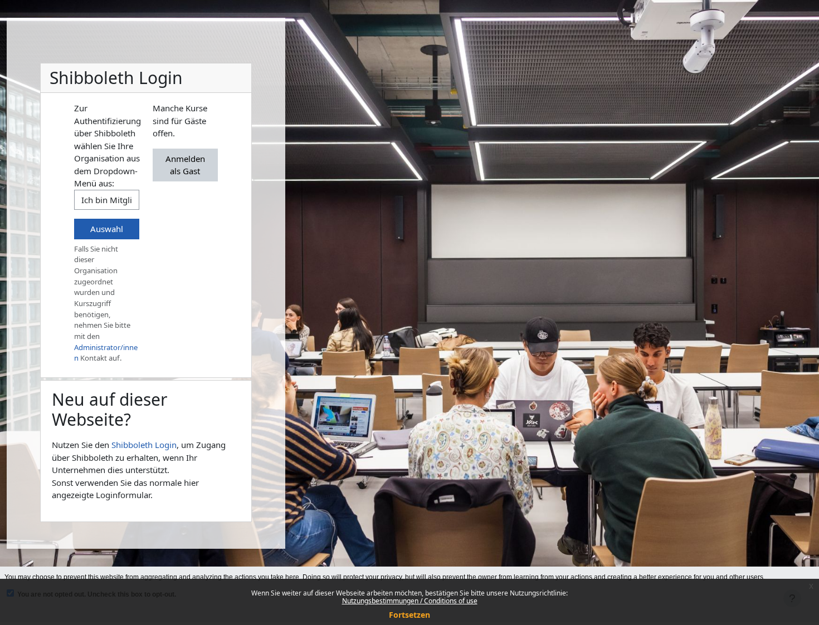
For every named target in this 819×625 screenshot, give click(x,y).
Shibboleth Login (144, 444)
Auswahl (106, 228)
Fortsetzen (409, 614)
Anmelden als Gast (185, 165)
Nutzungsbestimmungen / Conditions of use (409, 601)
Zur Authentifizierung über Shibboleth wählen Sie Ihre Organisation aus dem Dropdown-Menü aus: (107, 145)
